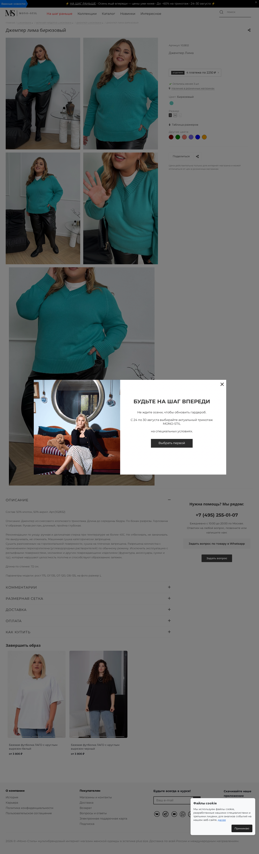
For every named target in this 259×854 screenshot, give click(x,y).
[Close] (222, 384)
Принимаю (242, 828)
